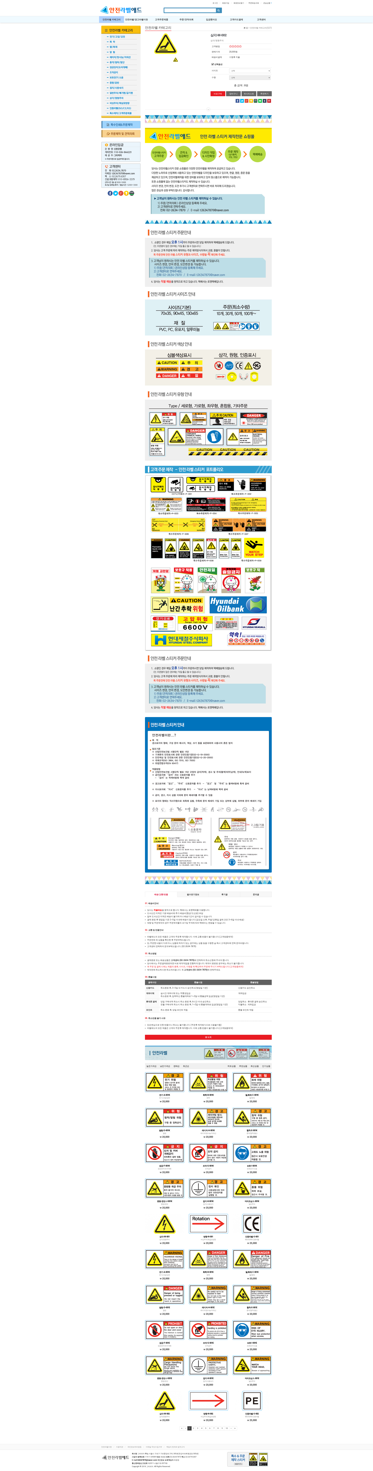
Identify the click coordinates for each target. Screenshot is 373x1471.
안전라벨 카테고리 (112, 19)
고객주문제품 (161, 19)
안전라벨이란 (106, 1447)
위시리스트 (249, 94)
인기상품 (266, 1066)
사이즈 (215, 70)
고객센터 (261, 19)
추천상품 (243, 1066)
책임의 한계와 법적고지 (175, 1447)
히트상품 (232, 1066)
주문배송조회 (253, 3)
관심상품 (267, 3)
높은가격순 (151, 1066)
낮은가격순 (165, 1066)
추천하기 (264, 94)
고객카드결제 (236, 19)
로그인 (215, 3)
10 (227, 1428)
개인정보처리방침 (134, 1447)
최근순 (186, 1066)
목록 (209, 1037)
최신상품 (255, 1066)
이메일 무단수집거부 (154, 1447)
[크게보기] (165, 43)
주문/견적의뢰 (186, 19)
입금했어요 (211, 19)
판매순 (177, 1066)
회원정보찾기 (239, 3)
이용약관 (119, 1447)
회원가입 (225, 3)
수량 (214, 77)
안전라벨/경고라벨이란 (136, 19)
